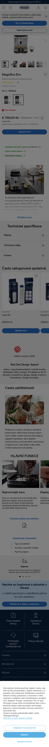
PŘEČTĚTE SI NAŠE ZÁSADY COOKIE (17, 718)
